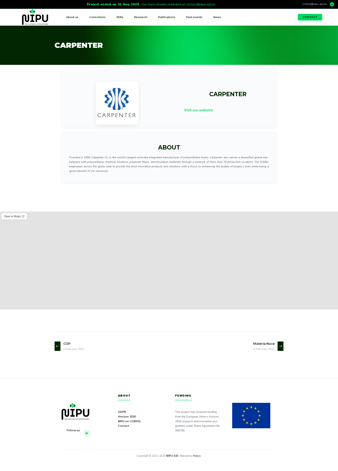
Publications (166, 17)
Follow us (73, 430)
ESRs (120, 17)
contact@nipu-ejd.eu (200, 4)
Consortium (97, 17)
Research (140, 17)
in (332, 4)
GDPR (122, 412)
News (217, 17)
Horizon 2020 (127, 416)
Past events (194, 17)
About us (72, 17)
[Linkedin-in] (86, 433)
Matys (197, 456)
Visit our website (198, 110)
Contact (310, 17)
